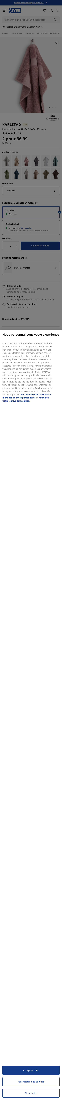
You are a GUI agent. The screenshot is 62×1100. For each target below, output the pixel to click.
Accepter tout (31, 1070)
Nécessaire (31, 1093)
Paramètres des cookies (31, 1081)
